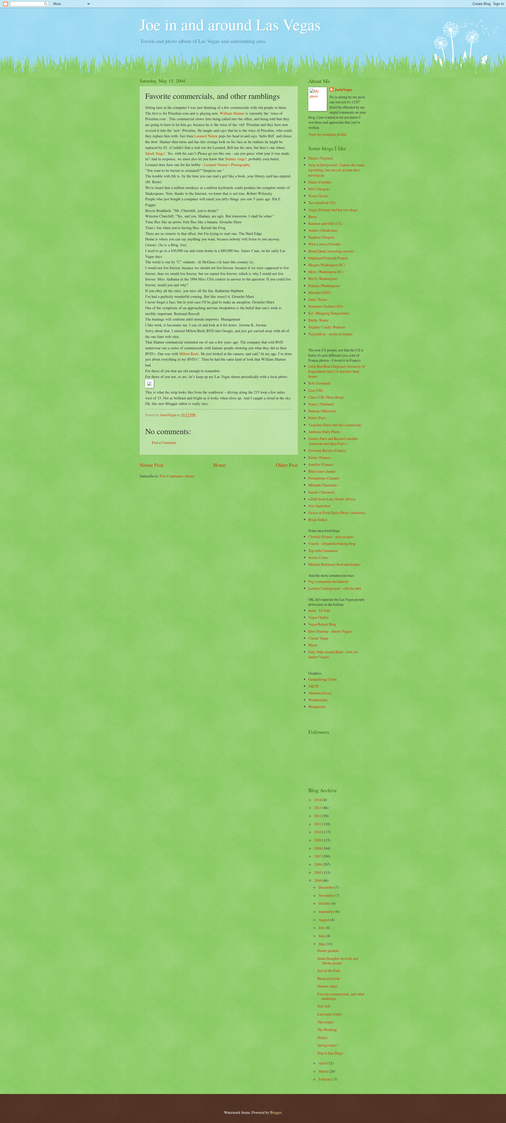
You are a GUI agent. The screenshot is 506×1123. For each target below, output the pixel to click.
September (327, 911)
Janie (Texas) (317, 299)
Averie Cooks (318, 557)
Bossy (312, 216)
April (323, 1063)
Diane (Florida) (319, 182)
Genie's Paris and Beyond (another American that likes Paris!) (333, 441)
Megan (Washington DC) (326, 264)
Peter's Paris (317, 417)
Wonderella (316, 706)
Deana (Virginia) (320, 158)
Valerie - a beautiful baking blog (332, 543)
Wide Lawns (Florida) (324, 243)
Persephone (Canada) (323, 478)
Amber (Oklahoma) (322, 230)
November (327, 895)
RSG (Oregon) (319, 188)
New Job (323, 1006)
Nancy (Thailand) (321, 403)
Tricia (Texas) (318, 195)
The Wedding (327, 1029)
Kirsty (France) (319, 457)
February (326, 1079)
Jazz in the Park (328, 970)
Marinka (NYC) (320, 292)
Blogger (275, 1112)
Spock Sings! (155, 153)
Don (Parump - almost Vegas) (330, 631)
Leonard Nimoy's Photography (227, 164)
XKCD (313, 686)
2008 (318, 848)
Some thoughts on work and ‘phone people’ (337, 960)
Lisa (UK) (315, 390)
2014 (318, 799)
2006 (318, 864)
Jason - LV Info (319, 610)
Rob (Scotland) (319, 383)
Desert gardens (328, 950)
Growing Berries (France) (327, 450)
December (326, 887)
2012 (318, 815)
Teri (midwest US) (321, 202)
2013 (318, 807)
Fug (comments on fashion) (328, 581)
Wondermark (318, 699)
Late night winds (329, 1013)
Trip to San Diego (330, 1053)
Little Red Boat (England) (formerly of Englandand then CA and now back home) (336, 371)
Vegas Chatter (318, 617)
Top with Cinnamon (322, 550)
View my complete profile (327, 134)
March (324, 1071)
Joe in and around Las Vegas (230, 24)
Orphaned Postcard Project (328, 257)
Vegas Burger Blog (322, 624)
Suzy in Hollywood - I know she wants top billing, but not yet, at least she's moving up (336, 170)
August (324, 919)
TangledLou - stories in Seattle (330, 333)
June (322, 935)
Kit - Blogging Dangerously (328, 313)
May (322, 943)
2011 (318, 823)
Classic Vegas (318, 638)
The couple (325, 1021)
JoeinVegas (343, 89)
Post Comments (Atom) (177, 475)
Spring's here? (327, 1045)
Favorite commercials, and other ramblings (340, 996)
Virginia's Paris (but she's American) (335, 424)
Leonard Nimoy (206, 135)
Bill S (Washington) (323, 278)
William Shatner (232, 113)
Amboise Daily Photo (324, 431)
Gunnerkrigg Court (322, 679)
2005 (318, 872)
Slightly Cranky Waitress (326, 327)
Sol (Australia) (319, 505)
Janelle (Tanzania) (321, 492)
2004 (318, 880)
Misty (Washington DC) (325, 271)
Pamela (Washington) (324, 285)
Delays (322, 1037)
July (322, 927)
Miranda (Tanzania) (322, 484)
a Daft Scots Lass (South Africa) (332, 498)
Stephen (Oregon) (321, 237)
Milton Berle (189, 353)
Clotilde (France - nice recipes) (331, 536)
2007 (318, 856)
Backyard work (328, 978)
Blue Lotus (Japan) (322, 471)
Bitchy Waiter (318, 320)
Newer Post (151, 465)
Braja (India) (317, 519)
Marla (312, 644)
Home (219, 465)
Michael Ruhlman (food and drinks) (334, 564)
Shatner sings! (235, 158)
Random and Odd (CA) (325, 223)
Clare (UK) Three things (326, 397)
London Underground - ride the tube (334, 588)
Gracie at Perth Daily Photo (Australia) (337, 512)
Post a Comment (164, 442)
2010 (318, 831)
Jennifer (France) (321, 464)
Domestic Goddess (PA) (325, 306)
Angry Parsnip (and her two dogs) (333, 209)
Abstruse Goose (319, 692)
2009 (318, 840)
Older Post (287, 465)
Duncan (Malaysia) (322, 410)
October (325, 903)
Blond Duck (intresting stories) (331, 251)
